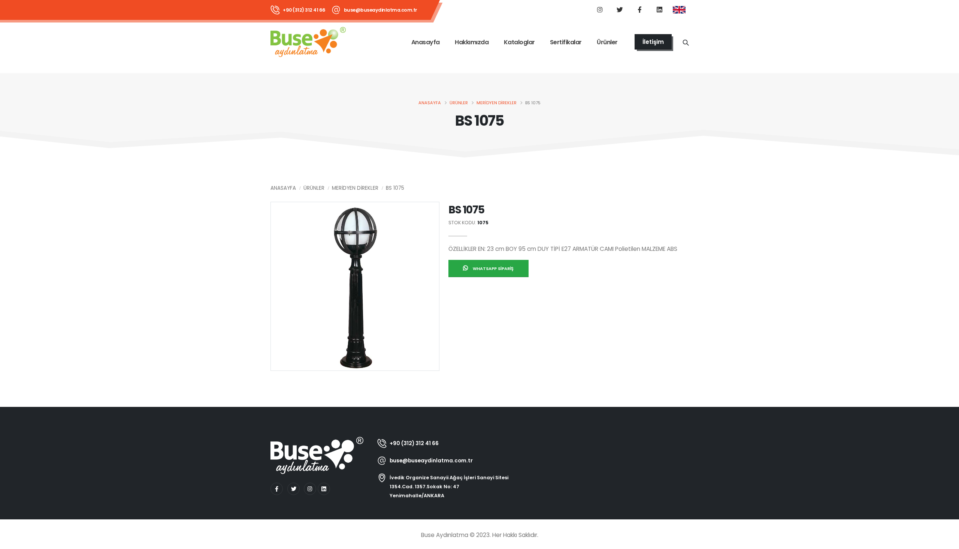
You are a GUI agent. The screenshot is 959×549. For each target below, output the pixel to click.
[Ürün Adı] (686, 42)
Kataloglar (519, 42)
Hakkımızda (471, 42)
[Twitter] (620, 9)
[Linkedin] (659, 9)
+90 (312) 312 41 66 (304, 10)
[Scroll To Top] (946, 540)
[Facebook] (639, 9)
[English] (679, 10)
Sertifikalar (566, 42)
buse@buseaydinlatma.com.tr (380, 10)
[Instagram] (600, 9)
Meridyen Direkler (497, 103)
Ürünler (607, 42)
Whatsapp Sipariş (493, 269)
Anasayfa (425, 42)
